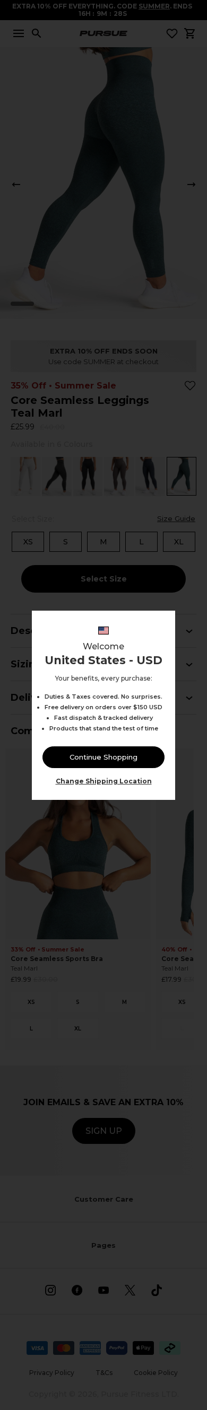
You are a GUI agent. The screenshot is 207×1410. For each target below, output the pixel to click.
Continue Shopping (103, 757)
